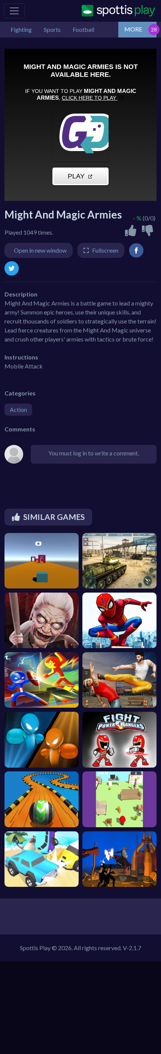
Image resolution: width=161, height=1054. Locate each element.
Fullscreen (105, 250)
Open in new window (40, 250)
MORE (133, 29)
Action (18, 409)
